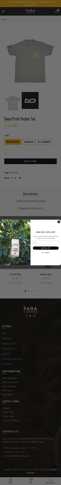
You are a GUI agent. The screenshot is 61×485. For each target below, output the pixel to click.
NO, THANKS (45, 252)
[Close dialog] (58, 221)
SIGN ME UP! (46, 248)
